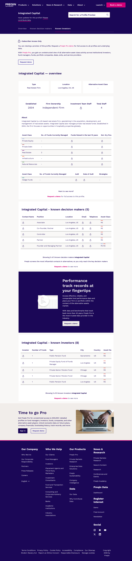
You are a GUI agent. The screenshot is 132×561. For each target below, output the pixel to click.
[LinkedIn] (100, 535)
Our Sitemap (90, 550)
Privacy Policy (42, 550)
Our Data (73, 494)
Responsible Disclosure (70, 553)
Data (70, 5)
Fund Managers (51, 459)
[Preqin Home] (10, 5)
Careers (24, 475)
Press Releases (27, 471)
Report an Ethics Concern (48, 553)
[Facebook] (100, 531)
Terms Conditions (29, 550)
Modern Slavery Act (29, 553)
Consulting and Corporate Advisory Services (53, 494)
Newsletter (98, 517)
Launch (99, 5)
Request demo (26, 62)
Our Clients (50, 455)
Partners (24, 466)
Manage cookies (88, 553)
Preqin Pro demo (67, 46)
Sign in (23, 431)
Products (22, 5)
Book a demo (116, 5)
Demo (96, 507)
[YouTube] (105, 531)
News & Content (100, 465)
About (80, 5)
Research (97, 470)
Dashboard (98, 493)
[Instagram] (95, 531)
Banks (47, 501)
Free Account (99, 512)
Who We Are (26, 455)
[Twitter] (95, 535)
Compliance (78, 550)
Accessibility (67, 550)
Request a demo (54, 196)
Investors (49, 464)
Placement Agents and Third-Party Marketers (54, 470)
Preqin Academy (100, 481)
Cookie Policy (55, 550)
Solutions (36, 5)
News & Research (54, 5)
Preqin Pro (26, 53)
